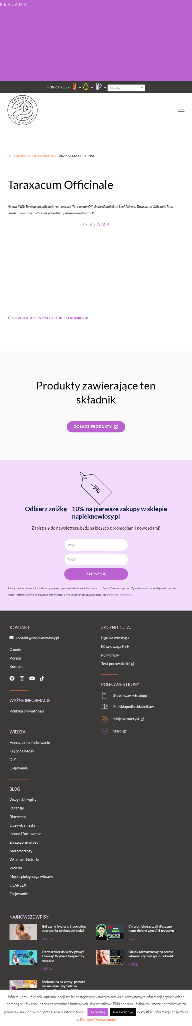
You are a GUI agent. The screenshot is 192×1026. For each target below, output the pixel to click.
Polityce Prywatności (98, 1019)
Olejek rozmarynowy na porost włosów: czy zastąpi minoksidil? (151, 954)
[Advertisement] (96, 43)
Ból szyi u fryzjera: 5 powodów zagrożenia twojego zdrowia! (64, 928)
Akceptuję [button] (97, 1012)
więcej (47, 939)
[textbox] (126, 88)
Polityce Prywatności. (121, 594)
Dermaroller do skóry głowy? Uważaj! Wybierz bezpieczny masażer (63, 956)
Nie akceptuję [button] (123, 1012)
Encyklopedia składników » (32, 156)
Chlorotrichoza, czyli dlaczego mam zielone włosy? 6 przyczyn (151, 928)
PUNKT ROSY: (58, 87)
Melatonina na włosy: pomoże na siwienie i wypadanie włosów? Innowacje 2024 (63, 986)
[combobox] (126, 87)
